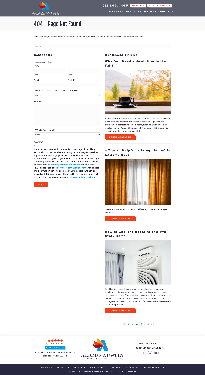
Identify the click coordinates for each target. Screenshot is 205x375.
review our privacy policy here (83, 177)
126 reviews (57, 344)
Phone (71, 80)
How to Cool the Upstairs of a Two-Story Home (136, 233)
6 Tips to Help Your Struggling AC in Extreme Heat (137, 152)
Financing (132, 367)
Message (39, 101)
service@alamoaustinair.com (65, 164)
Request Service (154, 367)
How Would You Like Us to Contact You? (55, 91)
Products (132, 11)
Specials (149, 11)
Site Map (108, 372)
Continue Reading (122, 137)
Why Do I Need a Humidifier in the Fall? (135, 63)
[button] (122, 11)
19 (142, 323)
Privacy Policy (75, 372)
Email (37, 80)
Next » (149, 323)
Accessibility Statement (93, 372)
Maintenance (98, 367)
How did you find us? (45, 130)
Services (115, 11)
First (36, 75)
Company (164, 11)
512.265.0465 (150, 347)
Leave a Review (55, 347)
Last (70, 75)
